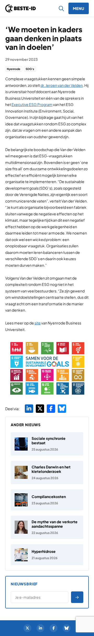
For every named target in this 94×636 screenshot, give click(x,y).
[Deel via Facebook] (51, 408)
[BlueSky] (66, 628)
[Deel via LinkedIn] (29, 408)
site (37, 322)
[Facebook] (53, 628)
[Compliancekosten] (47, 499)
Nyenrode (13, 69)
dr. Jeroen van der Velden (61, 85)
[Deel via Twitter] (40, 408)
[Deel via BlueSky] (62, 408)
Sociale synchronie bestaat (49, 440)
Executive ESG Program (31, 104)
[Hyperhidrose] (47, 554)
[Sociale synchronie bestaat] (47, 444)
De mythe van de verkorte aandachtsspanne (55, 523)
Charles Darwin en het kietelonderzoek (51, 469)
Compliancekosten (49, 496)
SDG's (30, 69)
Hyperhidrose (44, 551)
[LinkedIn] (40, 628)
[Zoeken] (61, 8)
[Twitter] (27, 628)
